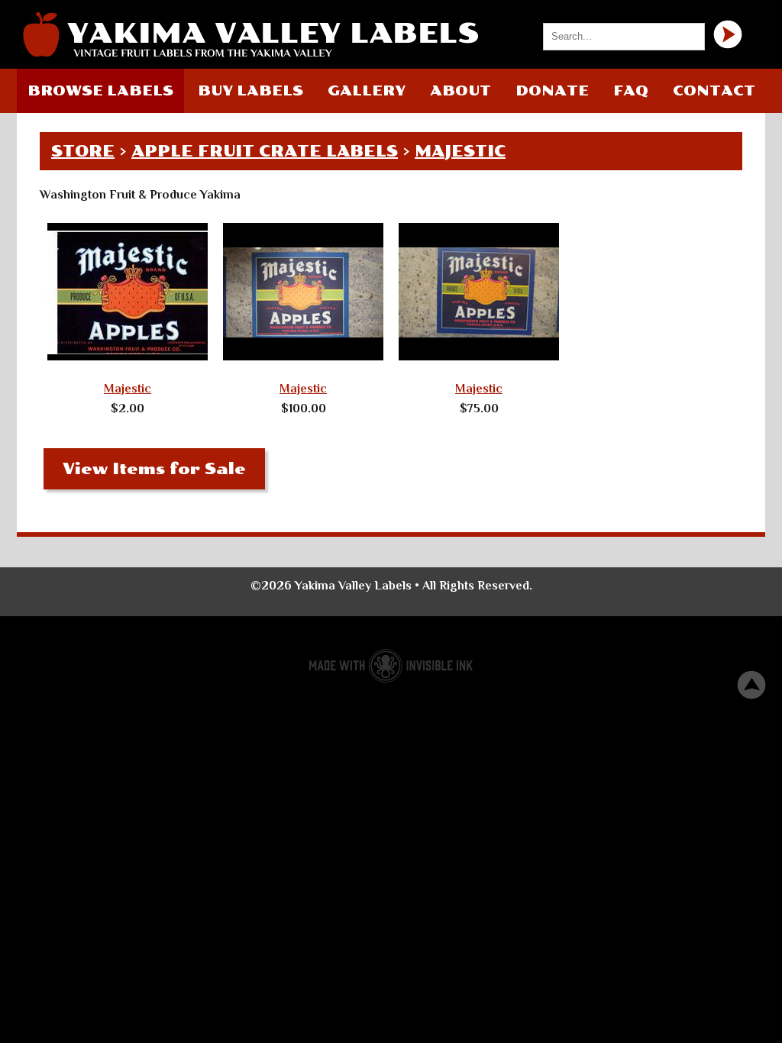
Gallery (367, 90)
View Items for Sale (154, 469)
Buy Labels (250, 90)
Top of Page (751, 685)
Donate (552, 90)
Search (728, 34)
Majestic (460, 151)
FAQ (630, 90)
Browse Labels (100, 90)
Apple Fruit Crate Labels (264, 151)
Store (83, 151)
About (460, 90)
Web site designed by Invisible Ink (391, 666)
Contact (714, 90)
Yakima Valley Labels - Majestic (250, 34)
